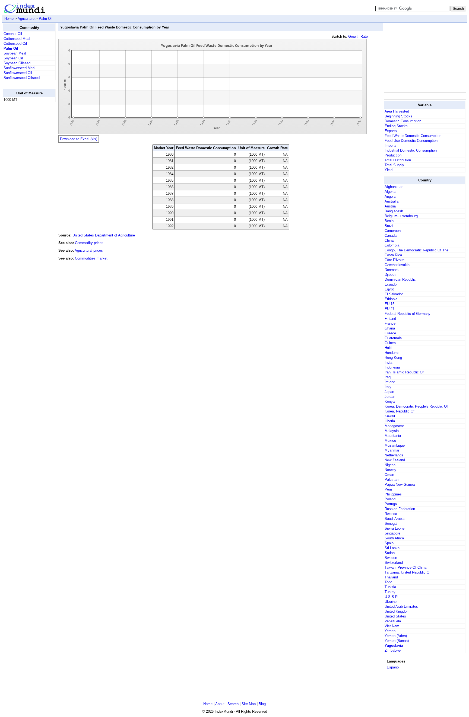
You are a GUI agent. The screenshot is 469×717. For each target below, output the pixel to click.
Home (9, 19)
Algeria (390, 192)
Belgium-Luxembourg (401, 216)
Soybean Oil (13, 58)
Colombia (392, 245)
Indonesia (392, 367)
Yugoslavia (394, 646)
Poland (390, 499)
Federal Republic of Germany (407, 314)
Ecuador (391, 284)
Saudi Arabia (394, 519)
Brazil (389, 226)
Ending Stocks (396, 126)
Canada (391, 235)
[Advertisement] (24, 188)
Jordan (390, 397)
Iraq (388, 377)
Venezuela (393, 621)
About (219, 704)
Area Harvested (397, 111)
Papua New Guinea (400, 484)
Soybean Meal (15, 53)
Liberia (390, 421)
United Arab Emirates (401, 606)
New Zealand (395, 460)
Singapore (392, 533)
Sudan (390, 553)
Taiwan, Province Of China (405, 567)
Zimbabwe (393, 650)
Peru (388, 489)
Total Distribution (398, 160)
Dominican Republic (400, 279)
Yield (388, 170)
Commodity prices (89, 243)
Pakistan (391, 480)
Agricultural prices (89, 250)
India (388, 362)
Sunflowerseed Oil (18, 73)
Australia (391, 201)
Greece (390, 333)
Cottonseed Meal (17, 39)
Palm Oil (45, 19)
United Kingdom (397, 611)
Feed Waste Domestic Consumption (413, 136)
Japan (389, 392)
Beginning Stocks (398, 116)
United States (395, 616)
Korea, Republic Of (399, 411)
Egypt (389, 289)
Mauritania (393, 436)
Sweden (391, 558)
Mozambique (395, 445)
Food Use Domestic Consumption (411, 141)
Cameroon (393, 231)
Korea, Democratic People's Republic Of (416, 406)
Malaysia (392, 431)
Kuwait (390, 416)
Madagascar (394, 426)
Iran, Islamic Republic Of (404, 372)
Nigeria (390, 465)
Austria (390, 206)
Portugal (391, 504)
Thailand (391, 577)
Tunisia (390, 587)
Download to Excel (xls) (78, 139)
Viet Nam (392, 626)
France (390, 323)
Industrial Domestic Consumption (411, 150)
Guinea (390, 343)
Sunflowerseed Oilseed (22, 78)
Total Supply (394, 165)
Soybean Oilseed (17, 63)
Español (393, 667)
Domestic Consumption (403, 121)
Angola (390, 196)
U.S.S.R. (392, 597)
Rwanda (391, 514)
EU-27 (389, 309)
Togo (388, 582)
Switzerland (394, 563)
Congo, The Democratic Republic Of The (416, 250)
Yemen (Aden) (396, 636)
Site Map (249, 704)
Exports (391, 131)
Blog (262, 704)
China (389, 240)
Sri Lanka (392, 548)
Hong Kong (393, 358)
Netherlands (394, 455)
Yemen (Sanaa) (397, 641)
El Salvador (394, 294)
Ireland (390, 382)
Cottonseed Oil (15, 43)
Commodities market (91, 258)
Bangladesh (394, 211)
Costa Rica (393, 255)
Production (393, 155)
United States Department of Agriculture (103, 235)
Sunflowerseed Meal (19, 68)
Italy (388, 387)
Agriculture (26, 19)
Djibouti (390, 275)
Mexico (390, 440)
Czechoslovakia (397, 265)
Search (233, 704)
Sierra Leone (394, 528)
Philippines (393, 494)
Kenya (390, 401)
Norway (390, 470)
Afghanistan (394, 187)
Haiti (388, 348)
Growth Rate (358, 36)
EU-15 (389, 304)
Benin (389, 221)
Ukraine (391, 602)
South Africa (394, 538)
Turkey (390, 592)
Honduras (392, 353)
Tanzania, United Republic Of (407, 572)
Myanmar (392, 450)
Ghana (390, 328)
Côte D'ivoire (394, 260)
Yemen (390, 631)
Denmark (392, 270)
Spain (389, 543)
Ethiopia (391, 299)
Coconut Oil (13, 34)
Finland (390, 318)
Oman (389, 475)
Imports (391, 145)
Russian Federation (400, 509)
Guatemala (393, 338)
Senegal (391, 523)
